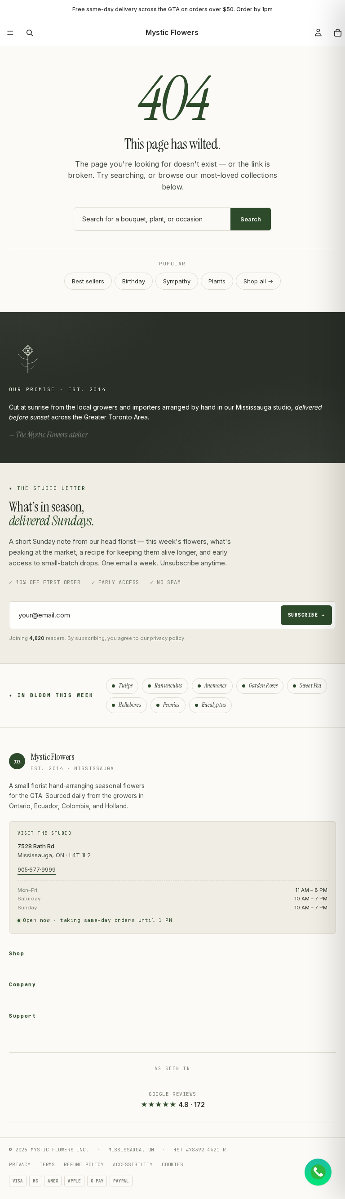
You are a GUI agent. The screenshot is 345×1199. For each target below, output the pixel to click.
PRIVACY (20, 1164)
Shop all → (258, 281)
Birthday (133, 281)
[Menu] (10, 32)
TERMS (47, 1164)
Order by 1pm (254, 9)
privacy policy (167, 638)
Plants (217, 281)
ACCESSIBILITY (133, 1164)
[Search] (30, 33)
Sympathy (176, 281)
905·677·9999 (37, 869)
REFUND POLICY (84, 1164)
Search (250, 219)
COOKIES (172, 1164)
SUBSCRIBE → (306, 615)
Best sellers (88, 281)
